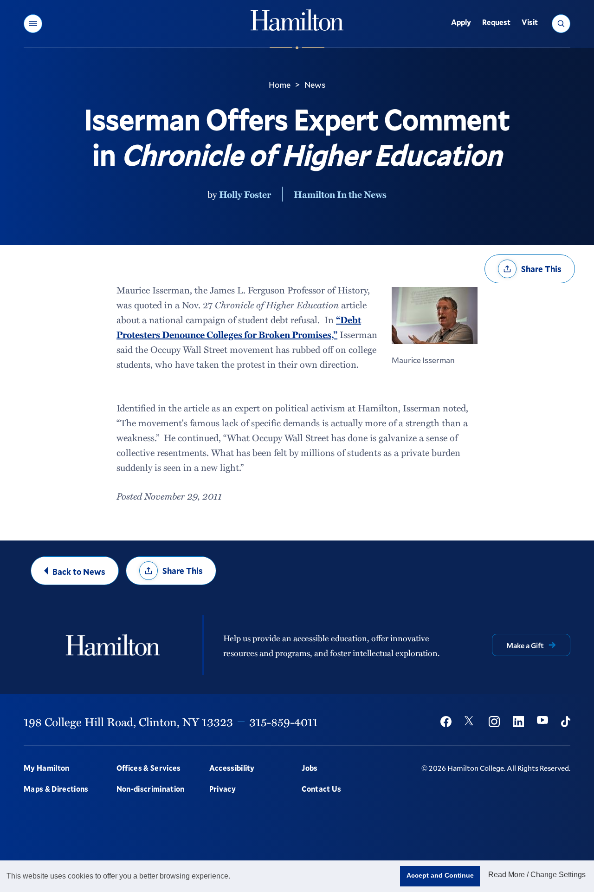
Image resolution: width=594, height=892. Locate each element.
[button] (33, 23)
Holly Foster (245, 194)
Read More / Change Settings (537, 875)
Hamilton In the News (340, 194)
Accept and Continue (440, 875)
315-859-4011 (283, 721)
